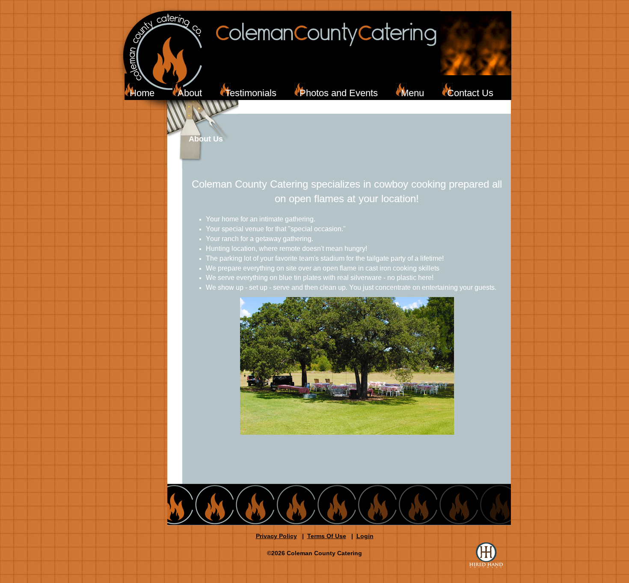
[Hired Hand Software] (486, 555)
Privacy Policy (276, 536)
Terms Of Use (326, 536)
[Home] (332, 53)
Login (365, 536)
